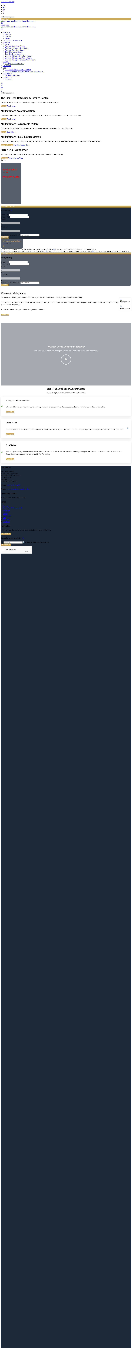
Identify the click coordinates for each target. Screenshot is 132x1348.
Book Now (11, 106)
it (3, 13)
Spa (4, 518)
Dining (3, 132)
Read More (5, 315)
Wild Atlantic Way (15, 158)
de (4, 5)
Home (5, 506)
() (10, 235)
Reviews (6, 510)
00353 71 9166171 (7, 2)
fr (3, 11)
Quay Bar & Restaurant (12, 508)
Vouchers (7, 516)
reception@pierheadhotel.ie (17, 489)
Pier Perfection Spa (21, 145)
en (4, 7)
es (4, 9)
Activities (4, 158)
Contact (6, 522)
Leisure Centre (7, 145)
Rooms (3, 106)
